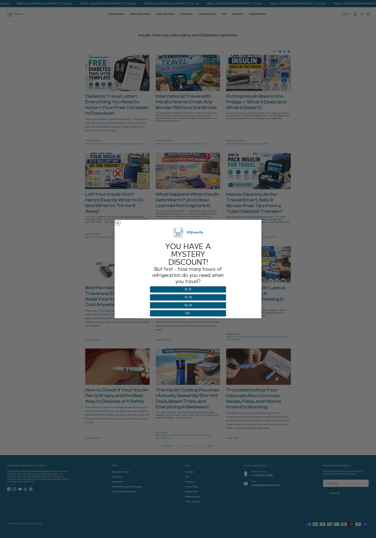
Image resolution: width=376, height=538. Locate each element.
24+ (188, 313)
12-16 (188, 297)
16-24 (188, 305)
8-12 (188, 289)
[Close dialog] (117, 223)
